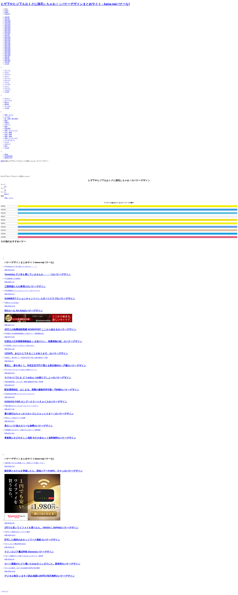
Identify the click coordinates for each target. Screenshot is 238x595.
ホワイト (7, 88)
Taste (6, 12)
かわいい (7, 98)
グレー (6, 76)
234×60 (6, 35)
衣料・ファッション (11, 130)
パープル (7, 84)
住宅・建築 (8, 132)
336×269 (7, 50)
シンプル (7, 106)
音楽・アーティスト (11, 138)
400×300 (7, 55)
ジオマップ (5, 591)
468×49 (6, 57)
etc (5, 186)
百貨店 (6, 122)
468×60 (6, 59)
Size (5, 9)
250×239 (7, 37)
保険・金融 (8, 136)
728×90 (6, 62)
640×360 (7, 60)
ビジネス (7, 117)
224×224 (7, 34)
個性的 (6, 104)
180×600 (7, 29)
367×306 (7, 54)
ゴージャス (8, 100)
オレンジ (7, 80)
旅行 (5, 146)
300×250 (7, 47)
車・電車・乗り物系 (11, 119)
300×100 (7, 40)
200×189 (7, 30)
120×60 (6, 17)
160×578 (7, 25)
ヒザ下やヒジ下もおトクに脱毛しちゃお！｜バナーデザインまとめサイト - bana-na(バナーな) (65, 4)
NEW (6, 154)
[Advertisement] (119, 168)
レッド (6, 86)
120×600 (7, 22)
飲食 (5, 120)
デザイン (7, 124)
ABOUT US (8, 158)
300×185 (7, 44)
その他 (6, 64)
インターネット (9, 140)
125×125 (7, 23)
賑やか (6, 102)
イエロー (7, 90)
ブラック (7, 70)
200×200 (7, 32)
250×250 (7, 39)
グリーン (7, 78)
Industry (7, 14)
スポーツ (7, 144)
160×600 (7, 27)
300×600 (7, 49)
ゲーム (6, 142)
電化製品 (7, 128)
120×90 (6, 18)
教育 (5, 126)
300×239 (7, 45)
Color (6, 10)
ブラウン (7, 74)
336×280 (7, 52)
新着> (3, 161)
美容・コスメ (8, 115)
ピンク (6, 82)
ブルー (6, 72)
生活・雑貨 (8, 134)
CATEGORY (8, 156)
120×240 (7, 20)
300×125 (7, 42)
